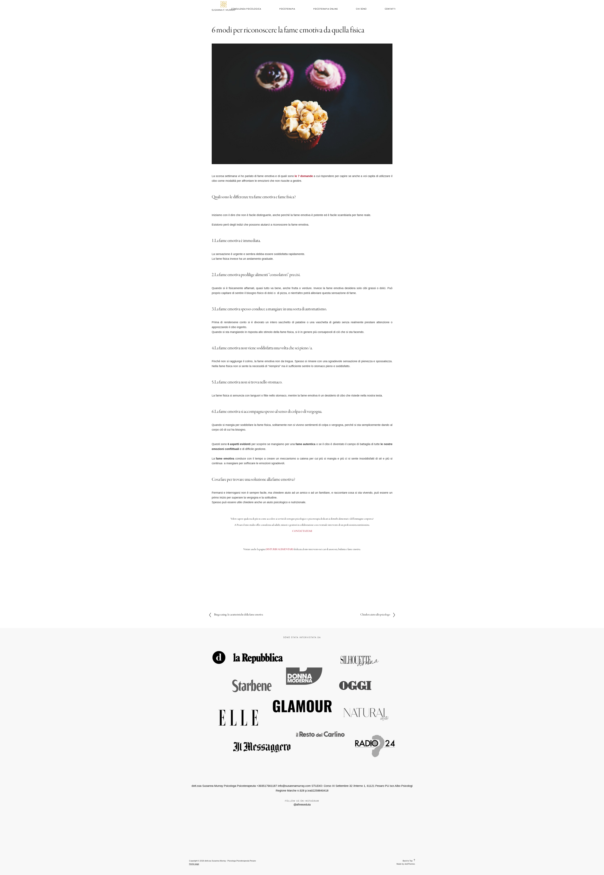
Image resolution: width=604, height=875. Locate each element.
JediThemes (409, 864)
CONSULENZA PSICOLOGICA (246, 9)
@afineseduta (302, 804)
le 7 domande (304, 176)
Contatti (390, 9)
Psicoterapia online (325, 9)
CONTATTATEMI (302, 531)
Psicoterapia (287, 9)
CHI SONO (361, 9)
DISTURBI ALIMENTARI (279, 549)
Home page (194, 864)
